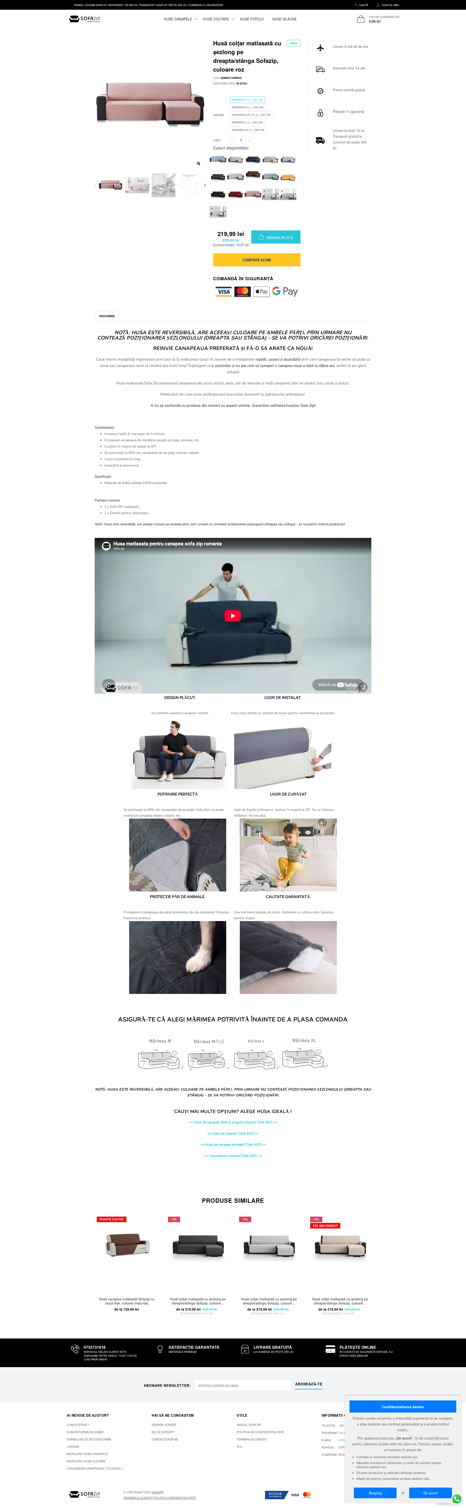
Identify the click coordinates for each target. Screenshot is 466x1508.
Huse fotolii (252, 19)
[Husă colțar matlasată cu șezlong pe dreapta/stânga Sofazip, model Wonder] (217, 211)
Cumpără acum (256, 259)
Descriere (107, 316)
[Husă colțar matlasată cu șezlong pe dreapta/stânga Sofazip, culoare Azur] (217, 158)
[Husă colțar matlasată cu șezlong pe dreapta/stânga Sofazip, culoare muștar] (287, 176)
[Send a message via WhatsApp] (457, 1499)
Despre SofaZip (164, 1425)
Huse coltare (216, 19)
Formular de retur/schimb (89, 1439)
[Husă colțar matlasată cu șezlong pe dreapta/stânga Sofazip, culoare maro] (252, 173)
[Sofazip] (85, 1494)
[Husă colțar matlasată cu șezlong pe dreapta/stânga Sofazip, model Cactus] (270, 193)
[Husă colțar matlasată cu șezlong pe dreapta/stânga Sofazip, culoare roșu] (235, 193)
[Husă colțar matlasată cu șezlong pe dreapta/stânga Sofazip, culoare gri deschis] (287, 158)
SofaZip (157, 1492)
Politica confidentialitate (174, 1498)
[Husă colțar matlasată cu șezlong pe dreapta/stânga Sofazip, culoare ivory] (235, 176)
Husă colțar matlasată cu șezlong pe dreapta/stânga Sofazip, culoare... (198, 1301)
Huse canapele (178, 19)
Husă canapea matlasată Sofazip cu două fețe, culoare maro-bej (126, 1301)
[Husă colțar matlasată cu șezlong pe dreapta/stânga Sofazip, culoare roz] (252, 193)
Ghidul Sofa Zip (249, 1425)
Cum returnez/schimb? (85, 1432)
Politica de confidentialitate (260, 1432)
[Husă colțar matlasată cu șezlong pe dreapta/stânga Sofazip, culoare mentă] (270, 176)
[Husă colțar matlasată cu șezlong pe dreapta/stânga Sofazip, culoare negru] (217, 193)
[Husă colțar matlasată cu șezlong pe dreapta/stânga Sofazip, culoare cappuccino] (270, 158)
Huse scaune (284, 19)
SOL (239, 1446)
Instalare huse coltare (86, 1461)
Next (205, 185)
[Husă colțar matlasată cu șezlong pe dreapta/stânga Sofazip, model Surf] (287, 193)
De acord (431, 1493)
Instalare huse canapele (87, 1454)
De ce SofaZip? (163, 1432)
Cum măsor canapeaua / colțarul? (95, 1468)
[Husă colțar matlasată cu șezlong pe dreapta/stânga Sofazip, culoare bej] (235, 158)
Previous (95, 185)
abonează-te (308, 1383)
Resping (375, 1493)
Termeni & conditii (137, 1498)
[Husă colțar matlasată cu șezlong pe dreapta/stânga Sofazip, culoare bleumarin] (252, 158)
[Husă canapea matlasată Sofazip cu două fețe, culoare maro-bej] (126, 1252)
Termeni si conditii (251, 1439)
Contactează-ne (165, 1439)
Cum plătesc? (78, 1425)
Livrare (73, 1446)
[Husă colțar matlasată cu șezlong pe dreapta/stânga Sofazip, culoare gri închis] (217, 176)
